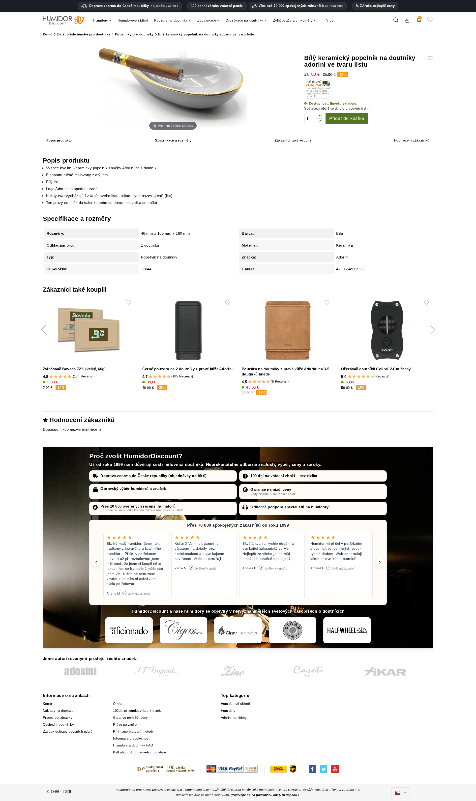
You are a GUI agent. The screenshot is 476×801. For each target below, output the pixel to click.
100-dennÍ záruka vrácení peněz (217, 6)
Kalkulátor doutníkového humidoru (139, 752)
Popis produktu (59, 140)
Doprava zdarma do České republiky (133, 6)
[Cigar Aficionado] (129, 630)
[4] (65, 376)
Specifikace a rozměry (173, 140)
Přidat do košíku (346, 118)
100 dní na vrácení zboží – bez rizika (283, 476)
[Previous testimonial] (96, 562)
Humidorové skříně (235, 704)
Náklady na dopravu (58, 711)
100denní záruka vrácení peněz (137, 711)
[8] (164, 376)
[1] (51, 376)
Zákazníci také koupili (293, 140)
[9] (166, 376)
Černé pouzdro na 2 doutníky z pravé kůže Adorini (187, 369)
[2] (56, 376)
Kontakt (49, 704)
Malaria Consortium (167, 790)
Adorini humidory (234, 717)
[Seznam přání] (430, 22)
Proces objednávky (58, 717)
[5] (69, 376)
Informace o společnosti (131, 738)
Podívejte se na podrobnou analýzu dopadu (265, 795)
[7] (261, 382)
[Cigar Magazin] (292, 630)
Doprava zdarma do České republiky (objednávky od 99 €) (153, 476)
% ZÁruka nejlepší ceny (375, 6)
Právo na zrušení (126, 724)
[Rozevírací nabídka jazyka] (400, 792)
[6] (160, 376)
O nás (117, 704)
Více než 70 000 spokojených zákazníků (301, 6)
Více (330, 20)
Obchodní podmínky (58, 724)
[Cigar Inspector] (238, 630)
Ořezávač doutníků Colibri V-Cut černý (376, 369)
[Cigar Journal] (183, 630)
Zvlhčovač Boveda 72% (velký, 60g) (74, 369)
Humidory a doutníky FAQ (133, 745)
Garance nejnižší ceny (270, 489)
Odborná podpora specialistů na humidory (289, 507)
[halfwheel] (347, 630)
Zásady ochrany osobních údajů (67, 731)
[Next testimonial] (380, 562)
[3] (60, 376)
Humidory (228, 711)
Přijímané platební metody (133, 731)
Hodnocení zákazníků (412, 140)
